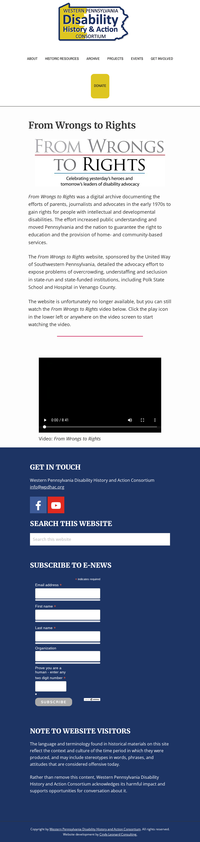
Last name (45, 627)
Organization (45, 648)
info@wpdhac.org (47, 487)
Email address (48, 585)
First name (45, 606)
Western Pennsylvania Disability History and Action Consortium (95, 829)
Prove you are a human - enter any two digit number (50, 673)
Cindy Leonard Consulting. (118, 834)
